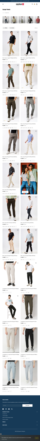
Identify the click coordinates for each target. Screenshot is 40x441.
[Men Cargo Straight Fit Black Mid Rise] (29, 241)
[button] (17, 32)
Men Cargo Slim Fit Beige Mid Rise (9, 189)
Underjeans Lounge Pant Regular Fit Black (29, 354)
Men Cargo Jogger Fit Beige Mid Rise (9, 57)
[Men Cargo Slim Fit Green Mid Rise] (10, 208)
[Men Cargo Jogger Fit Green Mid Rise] (10, 76)
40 (32, 61)
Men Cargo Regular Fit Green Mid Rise (9, 123)
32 (6, 61)
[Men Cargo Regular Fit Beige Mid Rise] (29, 76)
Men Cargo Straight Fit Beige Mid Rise (9, 255)
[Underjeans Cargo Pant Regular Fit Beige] (10, 274)
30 (23, 61)
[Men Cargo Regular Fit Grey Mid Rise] (10, 142)
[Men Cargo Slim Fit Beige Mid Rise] (10, 175)
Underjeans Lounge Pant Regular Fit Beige (10, 354)
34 (8, 61)
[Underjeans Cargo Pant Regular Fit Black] (29, 274)
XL (8, 292)
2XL (10, 292)
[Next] (32, 1)
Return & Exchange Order (7, 417)
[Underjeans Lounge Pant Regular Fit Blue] (10, 373)
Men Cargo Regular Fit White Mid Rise (28, 156)
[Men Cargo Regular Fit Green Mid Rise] (10, 109)
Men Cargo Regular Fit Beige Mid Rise (28, 90)
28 (3, 61)
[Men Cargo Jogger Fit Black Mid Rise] (29, 43)
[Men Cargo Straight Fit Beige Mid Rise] (10, 241)
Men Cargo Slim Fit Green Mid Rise (9, 222)
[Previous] (8, 1)
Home (3, 12)
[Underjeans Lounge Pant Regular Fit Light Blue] (29, 373)
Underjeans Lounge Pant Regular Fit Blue (10, 387)
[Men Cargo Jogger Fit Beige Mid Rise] (10, 43)
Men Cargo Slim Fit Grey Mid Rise (27, 222)
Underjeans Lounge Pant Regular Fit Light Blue (29, 387)
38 (12, 61)
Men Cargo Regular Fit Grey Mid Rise (9, 156)
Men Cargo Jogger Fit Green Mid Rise (9, 90)
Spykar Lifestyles (21, 431)
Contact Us (4, 413)
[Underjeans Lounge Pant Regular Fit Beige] (10, 340)
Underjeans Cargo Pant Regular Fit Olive (28, 321)
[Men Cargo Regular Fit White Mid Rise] (29, 142)
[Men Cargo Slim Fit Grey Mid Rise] (29, 208)
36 (10, 61)
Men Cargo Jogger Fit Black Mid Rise (28, 57)
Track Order (5, 415)
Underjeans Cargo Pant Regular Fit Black (29, 288)
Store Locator (5, 419)
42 (15, 61)
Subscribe (27, 405)
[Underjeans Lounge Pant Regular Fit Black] (29, 340)
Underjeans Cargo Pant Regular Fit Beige (10, 288)
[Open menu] (3, 4)
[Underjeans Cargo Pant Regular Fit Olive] (29, 307)
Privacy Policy (4, 439)
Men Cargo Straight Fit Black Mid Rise (28, 255)
